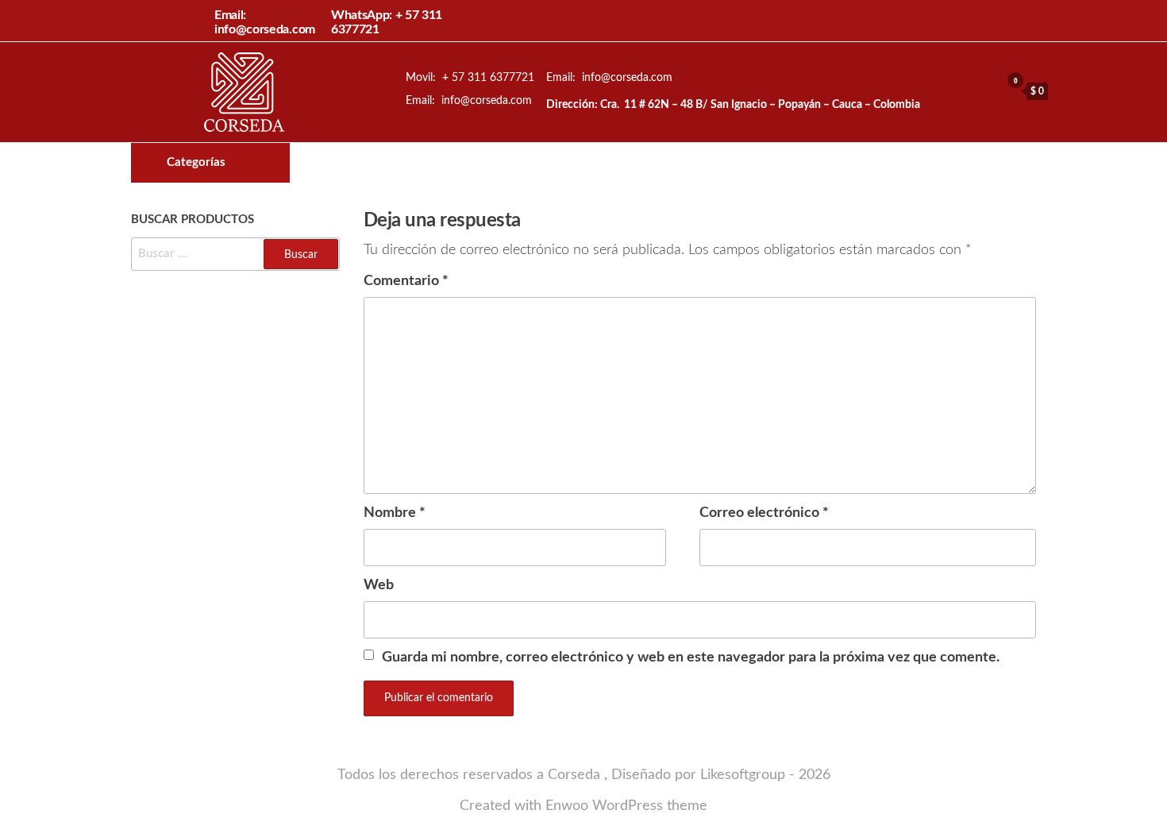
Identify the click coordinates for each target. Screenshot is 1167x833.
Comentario (406, 281)
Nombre (395, 513)
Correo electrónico (764, 513)
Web (379, 585)
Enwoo (566, 806)
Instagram (663, 163)
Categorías (196, 162)
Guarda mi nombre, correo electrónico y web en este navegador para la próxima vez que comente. (690, 657)
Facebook (636, 163)
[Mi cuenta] (984, 90)
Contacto (690, 163)
